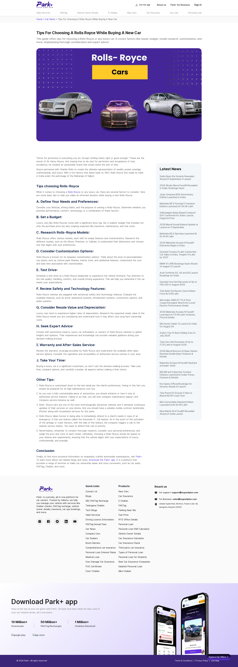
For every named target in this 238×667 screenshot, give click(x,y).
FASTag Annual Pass (96, 524)
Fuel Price (123, 514)
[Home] (44, 5)
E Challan (123, 500)
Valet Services (93, 514)
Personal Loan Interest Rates (101, 552)
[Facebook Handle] (48, 521)
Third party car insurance (131, 547)
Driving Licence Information (100, 519)
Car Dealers (92, 538)
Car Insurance (125, 496)
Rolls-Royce (74, 192)
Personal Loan (125, 524)
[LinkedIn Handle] (66, 521)
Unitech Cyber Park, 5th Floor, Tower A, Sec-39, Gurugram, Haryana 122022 (178, 505)
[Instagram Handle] (39, 521)
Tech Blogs (91, 510)
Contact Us (91, 491)
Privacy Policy (201, 660)
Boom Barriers (93, 543)
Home (39, 19)
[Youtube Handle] (75, 521)
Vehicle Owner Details (129, 533)
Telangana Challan (95, 505)
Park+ (139, 456)
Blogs (88, 496)
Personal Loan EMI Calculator (134, 529)
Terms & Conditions (184, 660)
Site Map (215, 660)
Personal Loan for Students (132, 557)
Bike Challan (124, 571)
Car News (50, 19)
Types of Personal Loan (130, 552)
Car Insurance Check (129, 543)
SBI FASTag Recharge (97, 500)
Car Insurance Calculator (131, 538)
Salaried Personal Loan (130, 566)
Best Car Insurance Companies (134, 561)
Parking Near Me (127, 510)
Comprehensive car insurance (101, 547)
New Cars (123, 491)
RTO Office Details (128, 519)
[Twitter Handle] (57, 521)
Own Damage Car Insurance (100, 561)
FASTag (122, 505)
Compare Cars (93, 533)
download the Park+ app (102, 459)
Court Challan (93, 571)
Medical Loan (92, 557)
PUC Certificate (94, 566)
